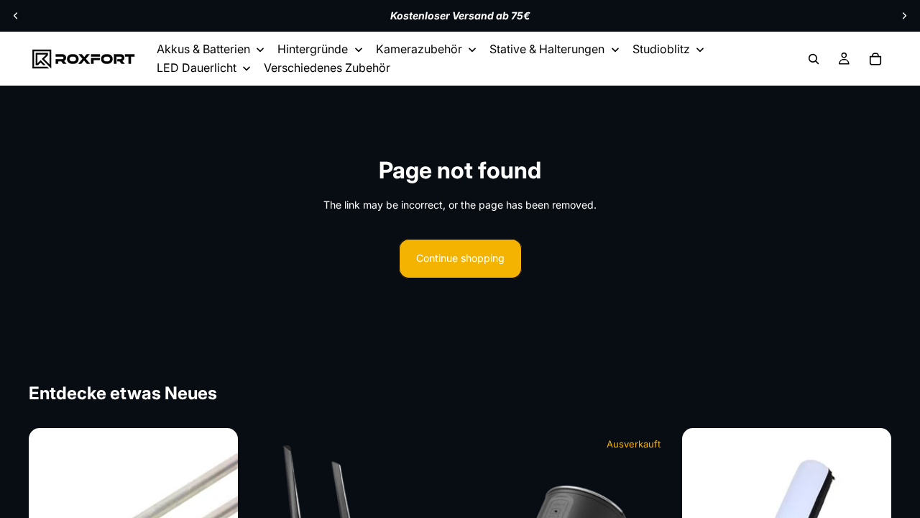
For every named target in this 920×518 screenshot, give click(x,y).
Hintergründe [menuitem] (312, 49)
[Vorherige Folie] (16, 16)
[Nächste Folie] (904, 16)
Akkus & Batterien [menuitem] (203, 49)
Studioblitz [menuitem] (661, 49)
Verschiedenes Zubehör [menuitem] (327, 67)
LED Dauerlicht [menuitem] (196, 67)
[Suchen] (813, 59)
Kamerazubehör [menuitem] (419, 49)
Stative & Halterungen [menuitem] (546, 49)
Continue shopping (460, 258)
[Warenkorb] (875, 59)
